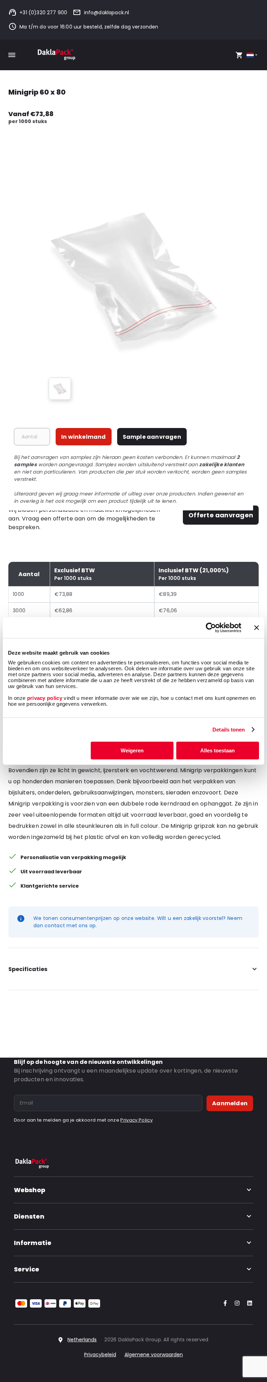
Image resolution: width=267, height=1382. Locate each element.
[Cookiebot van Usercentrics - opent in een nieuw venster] (210, 627)
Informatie (32, 1242)
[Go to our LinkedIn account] (247, 1304)
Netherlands (82, 1339)
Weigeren (132, 750)
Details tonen (228, 730)
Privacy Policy (136, 1120)
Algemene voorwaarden (153, 1354)
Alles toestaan (217, 750)
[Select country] (252, 55)
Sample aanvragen (152, 437)
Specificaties (27, 969)
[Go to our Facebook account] (223, 1304)
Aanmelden (230, 1103)
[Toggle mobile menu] (11, 55)
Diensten (29, 1216)
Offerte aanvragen (220, 515)
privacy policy (43, 698)
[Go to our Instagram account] (235, 1304)
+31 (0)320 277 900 (43, 12)
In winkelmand (83, 437)
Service (26, 1269)
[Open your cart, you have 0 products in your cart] (239, 55)
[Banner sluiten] (256, 627)
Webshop (29, 1190)
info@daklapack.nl (106, 12)
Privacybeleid (100, 1354)
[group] (60, 389)
